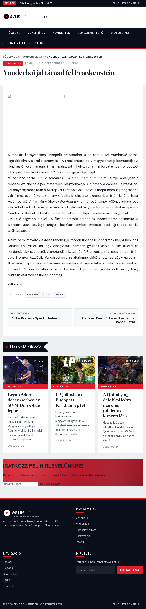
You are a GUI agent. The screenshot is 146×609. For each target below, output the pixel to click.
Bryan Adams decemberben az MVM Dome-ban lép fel (24, 402)
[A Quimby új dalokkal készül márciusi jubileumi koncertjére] (120, 370)
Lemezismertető (90, 32)
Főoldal (13, 32)
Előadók (8, 568)
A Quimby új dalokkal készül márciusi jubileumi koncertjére (118, 405)
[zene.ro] (20, 16)
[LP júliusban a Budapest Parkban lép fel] (73, 370)
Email (60, 294)
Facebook (34, 294)
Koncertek (61, 32)
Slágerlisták (10, 574)
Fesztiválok (16, 43)
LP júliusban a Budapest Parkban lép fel (70, 400)
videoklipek (120, 32)
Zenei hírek (36, 32)
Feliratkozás (50, 483)
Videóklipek (83, 523)
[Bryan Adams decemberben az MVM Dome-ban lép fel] (25, 370)
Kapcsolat (9, 586)
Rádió (6, 580)
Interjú (40, 43)
